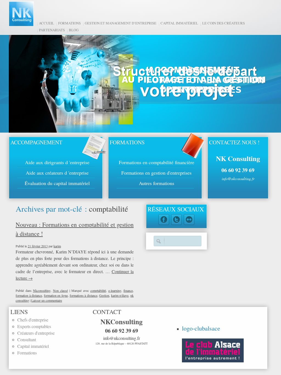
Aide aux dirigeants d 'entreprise (57, 162)
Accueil (46, 23)
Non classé (60, 290)
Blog (73, 29)
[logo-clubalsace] (213, 349)
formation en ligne (56, 295)
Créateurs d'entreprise (36, 333)
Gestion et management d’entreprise (120, 23)
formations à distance (83, 295)
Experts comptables (34, 326)
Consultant (26, 339)
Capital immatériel (179, 23)
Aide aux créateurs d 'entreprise (57, 172)
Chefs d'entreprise (32, 320)
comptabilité (98, 290)
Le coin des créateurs (223, 23)
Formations (69, 23)
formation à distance (29, 295)
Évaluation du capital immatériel (57, 183)
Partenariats (52, 29)
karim (57, 246)
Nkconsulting (41, 290)
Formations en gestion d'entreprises (156, 172)
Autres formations (156, 183)
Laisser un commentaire (46, 300)
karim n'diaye (120, 295)
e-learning (114, 290)
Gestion (104, 295)
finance (128, 290)
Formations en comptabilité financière (156, 162)
